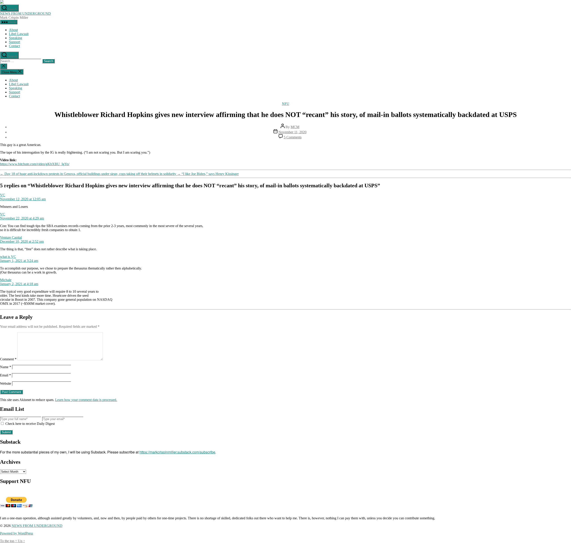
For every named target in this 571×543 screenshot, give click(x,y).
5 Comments (293, 137)
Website (5, 383)
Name (5, 367)
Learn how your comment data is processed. (86, 400)
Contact (14, 46)
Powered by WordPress (16, 533)
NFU (285, 104)
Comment (8, 359)
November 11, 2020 (292, 132)
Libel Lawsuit (19, 34)
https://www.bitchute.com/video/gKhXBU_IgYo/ (34, 164)
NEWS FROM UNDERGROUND (25, 13)
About (13, 30)
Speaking (15, 38)
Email (5, 375)
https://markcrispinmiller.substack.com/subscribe (177, 452)
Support (14, 42)
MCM (295, 127)
